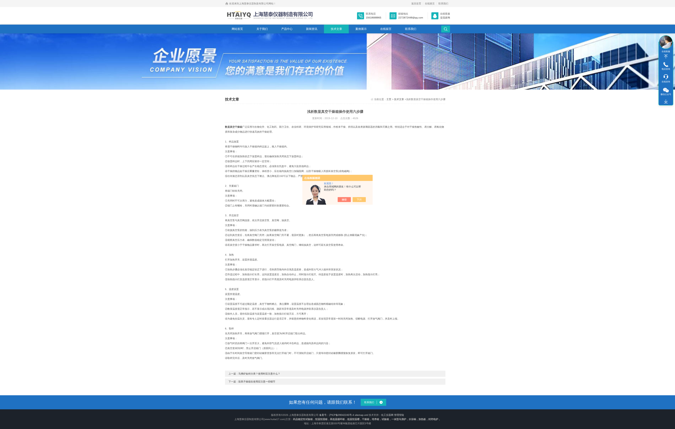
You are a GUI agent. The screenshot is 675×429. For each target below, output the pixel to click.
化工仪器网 (387, 415)
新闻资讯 (311, 28)
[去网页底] (666, 101)
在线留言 (430, 3)
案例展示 (361, 28)
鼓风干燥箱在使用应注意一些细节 (256, 381)
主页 (388, 99)
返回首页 (416, 3)
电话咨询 (666, 69)
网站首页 (237, 28)
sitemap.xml (361, 415)
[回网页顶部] (666, 56)
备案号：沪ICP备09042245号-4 (336, 415)
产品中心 (286, 28)
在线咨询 (666, 81)
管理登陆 (399, 415)
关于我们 (262, 28)
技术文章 (336, 28)
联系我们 (443, 3)
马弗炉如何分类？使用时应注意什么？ (259, 373)
